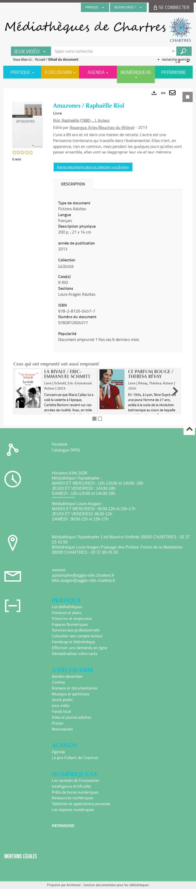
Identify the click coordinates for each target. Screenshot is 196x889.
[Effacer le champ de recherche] (174, 51)
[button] (27, 124)
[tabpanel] (98, 257)
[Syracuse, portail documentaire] (98, 30)
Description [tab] (73, 184)
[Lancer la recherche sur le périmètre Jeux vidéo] (184, 51)
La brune (66, 266)
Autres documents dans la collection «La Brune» (93, 166)
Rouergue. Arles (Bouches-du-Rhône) (102, 127)
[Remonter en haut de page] (189, 429)
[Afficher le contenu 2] (100, 419)
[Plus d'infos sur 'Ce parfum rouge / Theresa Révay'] (112, 389)
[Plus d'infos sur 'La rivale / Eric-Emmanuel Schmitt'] (28, 388)
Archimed (73, 885)
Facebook (60, 444)
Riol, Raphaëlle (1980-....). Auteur (81, 120)
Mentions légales (20, 856)
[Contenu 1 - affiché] (94, 419)
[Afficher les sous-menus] (103, 7)
